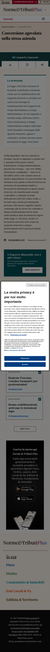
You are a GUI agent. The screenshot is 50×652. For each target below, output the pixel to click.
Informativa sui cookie (18, 335)
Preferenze (25, 358)
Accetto (25, 364)
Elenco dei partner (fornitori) (15, 350)
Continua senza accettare (36, 285)
